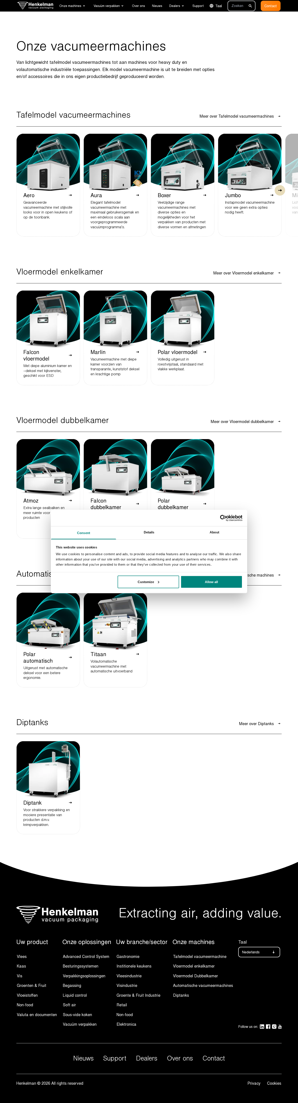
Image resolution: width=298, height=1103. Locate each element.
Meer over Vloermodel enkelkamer (243, 273)
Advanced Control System (86, 956)
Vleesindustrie (129, 975)
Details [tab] (149, 532)
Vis (19, 975)
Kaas (21, 966)
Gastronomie (127, 956)
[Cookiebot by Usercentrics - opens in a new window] (223, 518)
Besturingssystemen (80, 966)
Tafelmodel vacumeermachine (199, 956)
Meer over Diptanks (256, 723)
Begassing (72, 985)
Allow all (211, 582)
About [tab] (214, 532)
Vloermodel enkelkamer (194, 966)
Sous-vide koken (77, 1014)
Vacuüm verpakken (107, 6)
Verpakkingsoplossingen (84, 975)
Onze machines (70, 6)
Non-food (25, 1004)
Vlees (22, 956)
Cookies (274, 1083)
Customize (146, 582)
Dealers (174, 6)
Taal (218, 5)
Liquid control (75, 995)
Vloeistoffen (27, 995)
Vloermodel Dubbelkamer (195, 975)
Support (198, 6)
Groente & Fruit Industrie (138, 995)
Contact (270, 5)
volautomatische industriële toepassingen (58, 69)
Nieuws (157, 6)
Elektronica (126, 1024)
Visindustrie (126, 985)
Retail (121, 1004)
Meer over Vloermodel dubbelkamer (242, 421)
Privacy (255, 1083)
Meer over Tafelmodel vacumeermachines (237, 116)
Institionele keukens (133, 966)
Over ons (138, 6)
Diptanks (181, 995)
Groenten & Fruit (31, 985)
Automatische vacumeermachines (203, 985)
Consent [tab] (83, 533)
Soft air (69, 1004)
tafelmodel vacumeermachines (80, 62)
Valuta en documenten (37, 1014)
